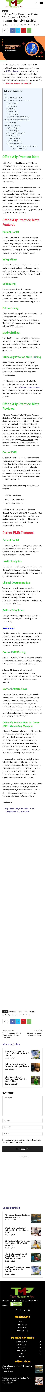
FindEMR (31, 1011)
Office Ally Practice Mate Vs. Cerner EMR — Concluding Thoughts (25, 147)
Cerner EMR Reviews (15, 144)
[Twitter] (17, 30)
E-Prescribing (13, 112)
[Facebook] (12, 30)
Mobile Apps (16, 138)
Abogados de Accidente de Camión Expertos (17, 1216)
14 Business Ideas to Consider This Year (35, 1034)
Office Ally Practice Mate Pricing (19, 117)
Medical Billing (13, 114)
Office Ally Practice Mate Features (17, 101)
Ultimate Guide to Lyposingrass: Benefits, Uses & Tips (16, 1079)
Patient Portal (13, 104)
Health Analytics (14, 131)
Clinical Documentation (16, 133)
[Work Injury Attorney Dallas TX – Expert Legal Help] (36, 1231)
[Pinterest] (23, 30)
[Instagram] (20, 1310)
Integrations (13, 106)
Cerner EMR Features (12, 125)
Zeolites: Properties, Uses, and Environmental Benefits (17, 1053)
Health (5, 11)
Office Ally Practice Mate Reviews (17, 119)
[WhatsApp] (29, 30)
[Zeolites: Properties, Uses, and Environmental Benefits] (35, 1054)
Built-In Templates (14, 136)
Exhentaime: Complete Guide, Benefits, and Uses (17, 1065)
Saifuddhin (8, 25)
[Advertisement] (22, 914)
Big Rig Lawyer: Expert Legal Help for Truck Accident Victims (16, 1256)
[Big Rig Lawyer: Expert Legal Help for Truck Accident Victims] (36, 1257)
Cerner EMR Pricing (15, 141)
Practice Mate (24, 1015)
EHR (20, 1011)
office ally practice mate (10, 1015)
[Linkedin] (24, 1310)
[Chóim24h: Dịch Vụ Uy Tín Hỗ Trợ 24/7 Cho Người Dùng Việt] (36, 1244)
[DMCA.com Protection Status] (16, 1305)
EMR (25, 1011)
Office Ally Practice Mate (14, 98)
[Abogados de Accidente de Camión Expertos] (36, 1218)
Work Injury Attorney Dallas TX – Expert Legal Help (16, 1230)
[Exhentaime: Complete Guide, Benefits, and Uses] (35, 1067)
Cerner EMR (13, 122)
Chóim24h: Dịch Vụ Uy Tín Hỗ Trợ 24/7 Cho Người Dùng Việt (17, 1243)
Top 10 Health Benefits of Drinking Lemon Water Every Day (11, 1035)
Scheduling (12, 109)
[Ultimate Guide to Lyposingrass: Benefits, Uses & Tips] (35, 1080)
